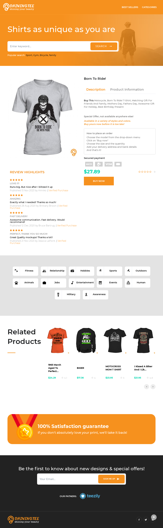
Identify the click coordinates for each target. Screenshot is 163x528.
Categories (149, 7)
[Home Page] (18, 7)
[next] (153, 386)
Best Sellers (130, 7)
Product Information (127, 89)
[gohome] (154, 517)
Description (95, 89)
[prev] (146, 386)
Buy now (99, 181)
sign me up (109, 479)
